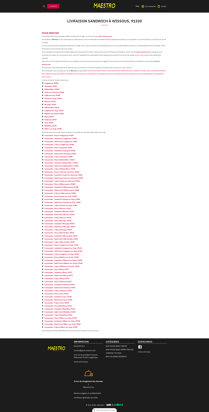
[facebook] (140, 347)
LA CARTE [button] (53, 6)
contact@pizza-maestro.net (85, 350)
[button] (137, 6)
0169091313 (79, 346)
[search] (44, 6)
